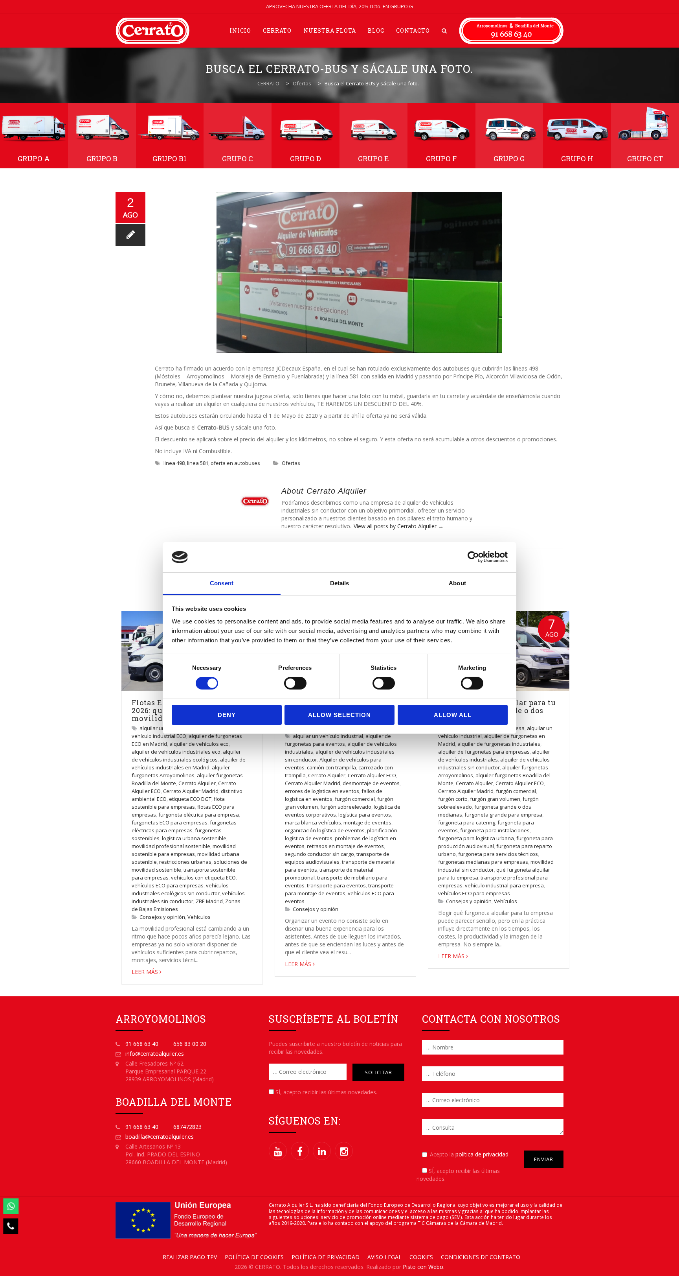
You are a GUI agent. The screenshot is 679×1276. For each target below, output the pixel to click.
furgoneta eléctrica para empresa (198, 814)
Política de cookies (254, 1257)
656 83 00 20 (189, 1043)
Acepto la (469, 1154)
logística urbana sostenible (194, 838)
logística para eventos (364, 814)
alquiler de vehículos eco (199, 743)
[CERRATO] (152, 30)
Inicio (240, 30)
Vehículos (199, 916)
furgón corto (453, 798)
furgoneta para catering (466, 822)
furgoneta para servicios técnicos (498, 853)
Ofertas (291, 463)
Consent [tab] (221, 583)
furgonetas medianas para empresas (483, 861)
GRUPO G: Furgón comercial (509, 135)
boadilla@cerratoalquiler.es (159, 1136)
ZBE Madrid (209, 901)
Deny (227, 715)
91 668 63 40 (141, 1043)
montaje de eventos (367, 822)
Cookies (421, 1257)
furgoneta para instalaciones (495, 830)
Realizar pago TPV (190, 1257)
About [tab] (457, 583)
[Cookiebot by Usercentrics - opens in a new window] (473, 557)
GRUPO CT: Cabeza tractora (645, 135)
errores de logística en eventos (322, 791)
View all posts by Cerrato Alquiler (399, 526)
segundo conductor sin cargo (319, 853)
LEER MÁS (145, 971)
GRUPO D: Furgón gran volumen (306, 135)
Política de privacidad (326, 1257)
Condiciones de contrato (480, 1257)
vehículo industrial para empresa (504, 885)
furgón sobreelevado (345, 806)
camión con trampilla (331, 767)
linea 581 (197, 463)
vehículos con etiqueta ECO (203, 877)
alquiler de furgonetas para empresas (484, 751)
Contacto (413, 30)
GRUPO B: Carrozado (102, 135)
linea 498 (174, 463)
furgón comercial (355, 798)
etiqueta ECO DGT (190, 798)
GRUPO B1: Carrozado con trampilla (170, 135)
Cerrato (277, 30)
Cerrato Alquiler (197, 783)
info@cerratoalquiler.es (154, 1053)
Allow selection (339, 715)
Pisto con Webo (423, 1266)
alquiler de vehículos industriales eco (176, 751)
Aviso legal (384, 1257)
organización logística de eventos (325, 830)
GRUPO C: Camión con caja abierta (238, 135)
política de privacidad (481, 1154)
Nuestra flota (329, 30)
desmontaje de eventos (371, 783)
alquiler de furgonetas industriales (498, 743)
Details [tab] (339, 583)
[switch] (295, 683)
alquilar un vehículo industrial (328, 735)
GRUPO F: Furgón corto (441, 135)
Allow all (453, 715)
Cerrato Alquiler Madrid (190, 791)
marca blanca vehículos (313, 822)
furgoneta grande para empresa (503, 814)
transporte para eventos (336, 885)
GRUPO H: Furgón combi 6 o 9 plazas (577, 135)
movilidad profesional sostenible (171, 846)
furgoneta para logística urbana (476, 838)
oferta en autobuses (235, 463)
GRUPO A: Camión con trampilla (34, 135)
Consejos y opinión (162, 916)
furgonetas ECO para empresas (169, 822)
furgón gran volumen (495, 798)
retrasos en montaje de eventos (345, 846)
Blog (376, 30)
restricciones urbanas (185, 861)
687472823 (187, 1126)
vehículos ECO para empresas (168, 885)
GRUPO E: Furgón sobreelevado (373, 135)
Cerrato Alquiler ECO (372, 775)
